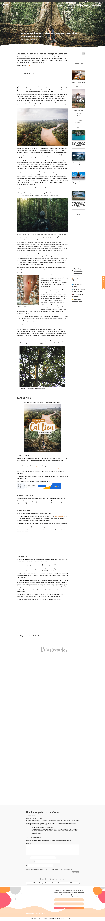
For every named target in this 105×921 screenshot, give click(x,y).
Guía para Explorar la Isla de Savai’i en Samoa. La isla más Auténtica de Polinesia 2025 (78, 204)
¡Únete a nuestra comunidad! (96, 1)
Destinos (61, 5)
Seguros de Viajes (72, 1)
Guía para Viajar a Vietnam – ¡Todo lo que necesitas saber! (52, 749)
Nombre (28, 857)
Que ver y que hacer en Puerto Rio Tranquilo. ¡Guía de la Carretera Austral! (78, 144)
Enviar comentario (75, 872)
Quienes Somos (96, 5)
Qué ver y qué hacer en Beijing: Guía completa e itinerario (78, 183)
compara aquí (38, 628)
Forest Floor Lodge (58, 516)
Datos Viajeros (71, 5)
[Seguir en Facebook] (22, 641)
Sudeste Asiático (57, 883)
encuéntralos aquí (40, 623)
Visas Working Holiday (82, 5)
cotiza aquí (37, 617)
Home (21, 913)
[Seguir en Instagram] (27, 641)
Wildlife (70, 883)
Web (27, 865)
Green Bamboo (39, 527)
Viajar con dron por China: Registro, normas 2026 (78, 164)
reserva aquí (45, 614)
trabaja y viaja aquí (77, 301)
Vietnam (35, 39)
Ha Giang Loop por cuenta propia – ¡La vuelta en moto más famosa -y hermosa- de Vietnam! (52, 693)
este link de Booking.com (48, 530)
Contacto (80, 1)
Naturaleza (36, 883)
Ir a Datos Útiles (29, 74)
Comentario (29, 843)
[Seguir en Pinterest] (37, 641)
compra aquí (36, 611)
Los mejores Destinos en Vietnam (52, 803)
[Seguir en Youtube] (32, 641)
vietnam (64, 883)
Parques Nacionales (45, 883)
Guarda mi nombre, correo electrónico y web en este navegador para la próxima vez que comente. (49, 869)
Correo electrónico (30, 861)
